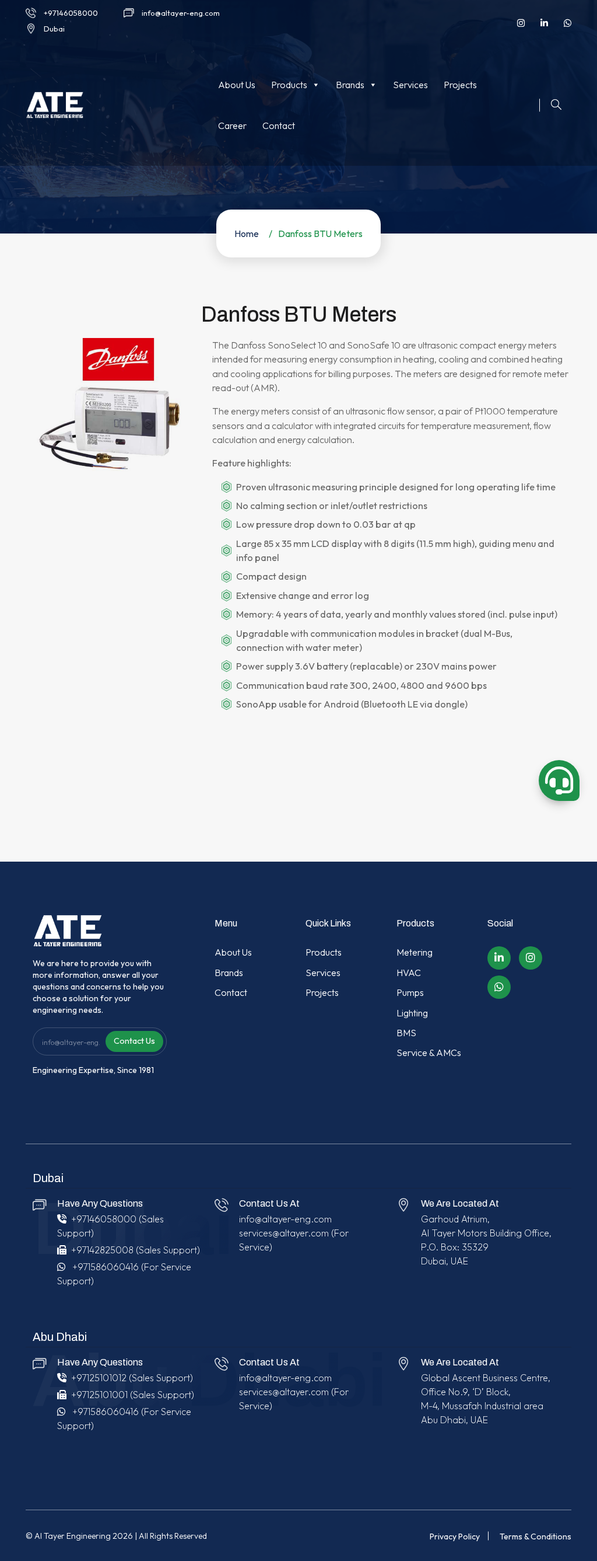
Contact (278, 125)
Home (246, 233)
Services (410, 84)
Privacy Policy (455, 1536)
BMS (406, 1033)
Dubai (54, 28)
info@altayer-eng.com (181, 13)
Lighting (412, 1013)
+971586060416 (105, 1267)
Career (232, 125)
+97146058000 (71, 13)
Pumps (410, 992)
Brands (350, 84)
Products (289, 84)
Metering (414, 952)
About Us (236, 84)
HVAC (408, 972)
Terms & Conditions (535, 1536)
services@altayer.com (284, 1233)
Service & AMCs (428, 1052)
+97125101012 (99, 1378)
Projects (460, 84)
